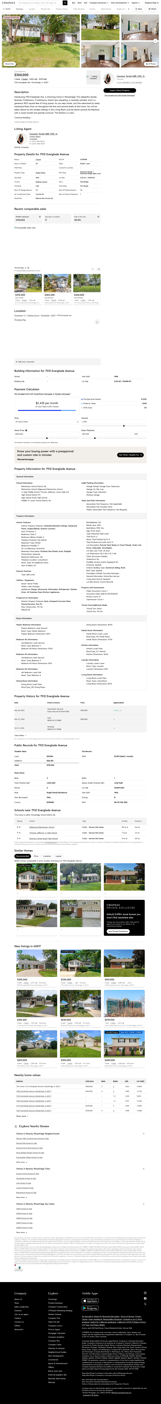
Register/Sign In (152, 3)
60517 (46, 82)
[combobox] (40, 3)
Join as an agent (21, 1314)
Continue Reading (22, 118)
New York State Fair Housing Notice (95, 1380)
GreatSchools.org (51, 842)
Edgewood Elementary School (41, 827)
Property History (62, 9)
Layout (59, 856)
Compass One (54, 1318)
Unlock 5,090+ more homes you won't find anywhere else (123, 916)
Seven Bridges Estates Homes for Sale (30, 1153)
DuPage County (41, 182)
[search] (65, 2)
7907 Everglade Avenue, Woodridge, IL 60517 (33, 1110)
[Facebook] (145, 1298)
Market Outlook (54, 1314)
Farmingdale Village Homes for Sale (29, 1157)
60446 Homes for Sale (24, 1228)
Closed (38, 160)
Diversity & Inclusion (56, 1348)
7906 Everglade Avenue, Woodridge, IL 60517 (33, 1091)
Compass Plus (54, 1341)
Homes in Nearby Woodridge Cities (33, 1168)
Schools (92, 9)
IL (25, 315)
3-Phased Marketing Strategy (60, 1310)
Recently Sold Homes (57, 1378)
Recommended (22, 856)
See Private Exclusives (118, 931)
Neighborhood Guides (57, 1352)
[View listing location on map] (94, 77)
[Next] (155, 41)
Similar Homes (106, 9)
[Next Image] (39, 283)
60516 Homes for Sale (24, 1209)
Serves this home (96, 827)
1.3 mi (137, 833)
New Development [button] (119, 3)
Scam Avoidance (95, 1319)
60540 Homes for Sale (24, 1218)
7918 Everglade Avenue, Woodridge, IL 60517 (33, 1096)
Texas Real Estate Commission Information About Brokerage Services (107, 1373)
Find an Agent (54, 1329)
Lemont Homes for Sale (24, 1188)
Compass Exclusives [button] (97, 3)
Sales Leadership (21, 1307)
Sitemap (51, 1382)
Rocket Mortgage (62, 394)
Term (16, 418)
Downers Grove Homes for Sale (27, 1174)
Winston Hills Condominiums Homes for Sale (32, 1139)
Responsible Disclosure (112, 1319)
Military (51, 1367)
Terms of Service (127, 1316)
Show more (20, 1162)
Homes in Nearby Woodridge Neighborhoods (38, 1133)
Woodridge (45, 315)
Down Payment (87, 430)
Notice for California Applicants (103, 1322)
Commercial (53, 1360)
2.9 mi (137, 838)
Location (32, 9)
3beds (17, 79)
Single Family (40, 173)
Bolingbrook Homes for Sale (26, 1193)
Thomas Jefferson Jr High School (43, 833)
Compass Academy (56, 1337)
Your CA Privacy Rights (95, 1325)
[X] (145, 1303)
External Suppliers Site (57, 1375)
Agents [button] (135, 3)
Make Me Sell (53, 1322)
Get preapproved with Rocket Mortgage (120, 95)
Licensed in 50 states (90, 1395)
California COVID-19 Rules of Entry (131, 1322)
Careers (17, 1318)
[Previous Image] (17, 283)
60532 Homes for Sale (24, 1214)
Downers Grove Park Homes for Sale (29, 1148)
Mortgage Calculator (56, 1333)
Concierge (52, 1299)
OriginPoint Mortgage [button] (43, 394)
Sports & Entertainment (58, 1363)
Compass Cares (54, 1344)
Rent (80, 3)
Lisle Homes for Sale (23, 1183)
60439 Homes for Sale (24, 1223)
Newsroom (18, 1329)
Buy (73, 3)
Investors (18, 1310)
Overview (19, 9)
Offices (17, 1326)
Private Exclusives (55, 1303)
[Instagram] (145, 1292)
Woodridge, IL (37, 82)
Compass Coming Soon (58, 1307)
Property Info (45, 9)
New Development (56, 1356)
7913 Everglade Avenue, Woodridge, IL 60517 (33, 1106)
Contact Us (19, 1322)
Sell (85, 3)
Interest (84, 418)
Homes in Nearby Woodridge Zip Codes (35, 1204)
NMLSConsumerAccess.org (121, 1393)
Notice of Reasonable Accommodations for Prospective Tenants (105, 1384)
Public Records (78, 9)
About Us (18, 1299)
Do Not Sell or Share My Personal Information (101, 1316)
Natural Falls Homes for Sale (26, 1143)
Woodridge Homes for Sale (26, 1178)
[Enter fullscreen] (97, 322)
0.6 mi (137, 827)
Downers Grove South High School (43, 838)
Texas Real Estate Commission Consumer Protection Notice (103, 1375)
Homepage (18, 315)
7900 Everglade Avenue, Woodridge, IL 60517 (33, 1101)
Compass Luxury (55, 1326)
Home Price (19, 430)
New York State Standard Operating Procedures (99, 1382)
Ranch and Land (55, 1371)
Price (36, 856)
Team (16, 1303)
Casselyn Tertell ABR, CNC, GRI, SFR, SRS (132, 76)
